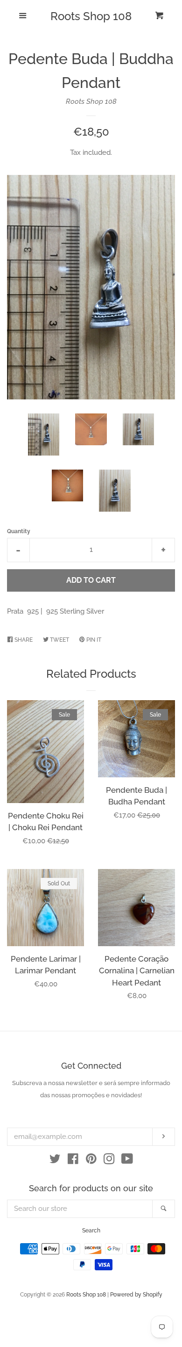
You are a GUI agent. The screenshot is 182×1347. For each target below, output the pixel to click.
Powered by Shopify (136, 1294)
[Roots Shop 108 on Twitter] (55, 1161)
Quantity (18, 531)
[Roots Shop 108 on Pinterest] (91, 1161)
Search (91, 1230)
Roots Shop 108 (91, 16)
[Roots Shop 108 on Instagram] (109, 1161)
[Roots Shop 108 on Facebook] (73, 1161)
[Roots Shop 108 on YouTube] (127, 1161)
